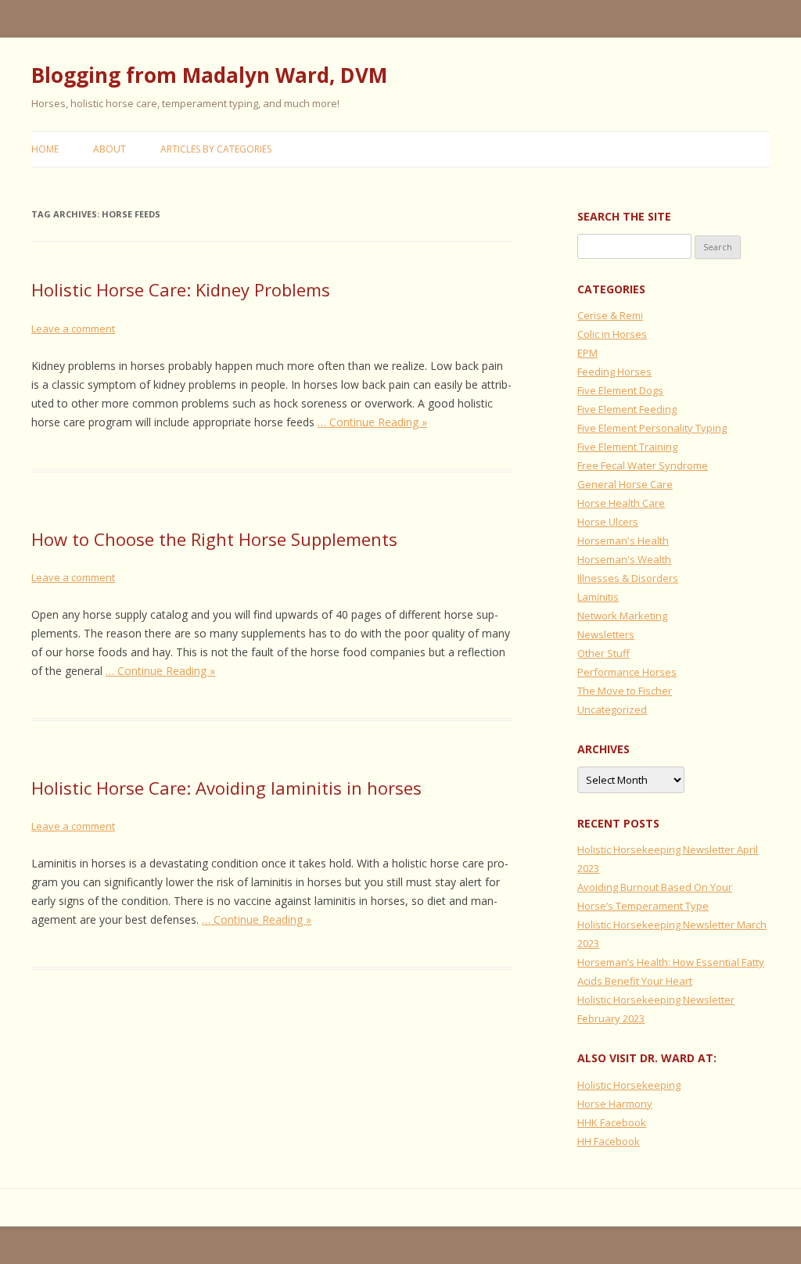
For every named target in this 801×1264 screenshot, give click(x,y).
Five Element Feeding (627, 409)
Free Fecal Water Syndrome (642, 465)
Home (45, 149)
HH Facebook (608, 1141)
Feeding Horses (614, 371)
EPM (587, 353)
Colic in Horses (612, 334)
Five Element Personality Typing (652, 428)
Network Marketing (622, 616)
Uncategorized (612, 709)
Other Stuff (603, 653)
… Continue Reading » (372, 422)
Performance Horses (627, 672)
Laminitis (598, 597)
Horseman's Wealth (624, 559)
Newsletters (605, 634)
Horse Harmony (614, 1104)
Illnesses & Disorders (627, 578)
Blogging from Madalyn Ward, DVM (209, 75)
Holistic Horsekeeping (629, 1085)
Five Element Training (627, 447)
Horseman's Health (623, 540)
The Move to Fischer (624, 691)
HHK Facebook (611, 1122)
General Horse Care (625, 484)
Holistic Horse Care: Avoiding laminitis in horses (226, 787)
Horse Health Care (621, 503)
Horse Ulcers (607, 522)
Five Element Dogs (620, 390)
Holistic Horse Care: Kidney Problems (180, 289)
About (109, 149)
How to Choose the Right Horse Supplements (214, 539)
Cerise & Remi (610, 315)
